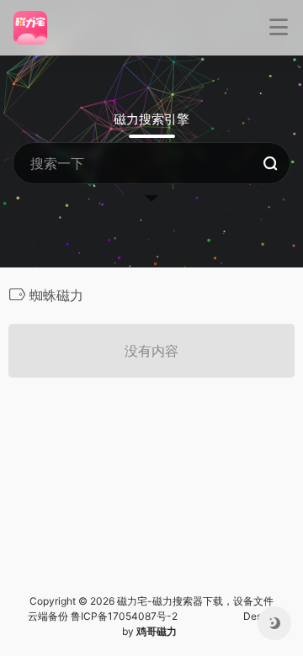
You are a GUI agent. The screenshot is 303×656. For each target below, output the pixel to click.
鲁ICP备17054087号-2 (124, 616)
